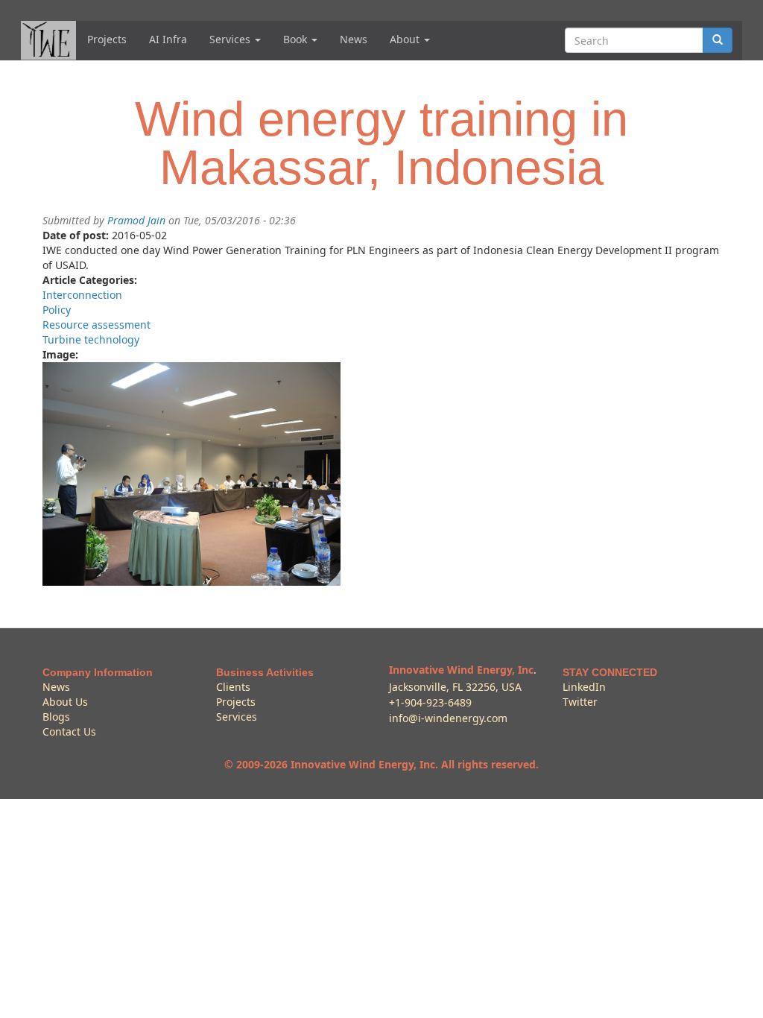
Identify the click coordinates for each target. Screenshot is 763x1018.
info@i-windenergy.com (448, 718)
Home (48, 40)
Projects (107, 39)
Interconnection (82, 295)
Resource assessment (96, 324)
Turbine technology (90, 339)
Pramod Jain (136, 220)
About (406, 39)
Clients (233, 687)
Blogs (56, 716)
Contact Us (69, 731)
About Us (65, 702)
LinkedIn (584, 687)
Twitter (580, 702)
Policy (56, 310)
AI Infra (168, 39)
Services (231, 39)
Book (296, 39)
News (353, 39)
